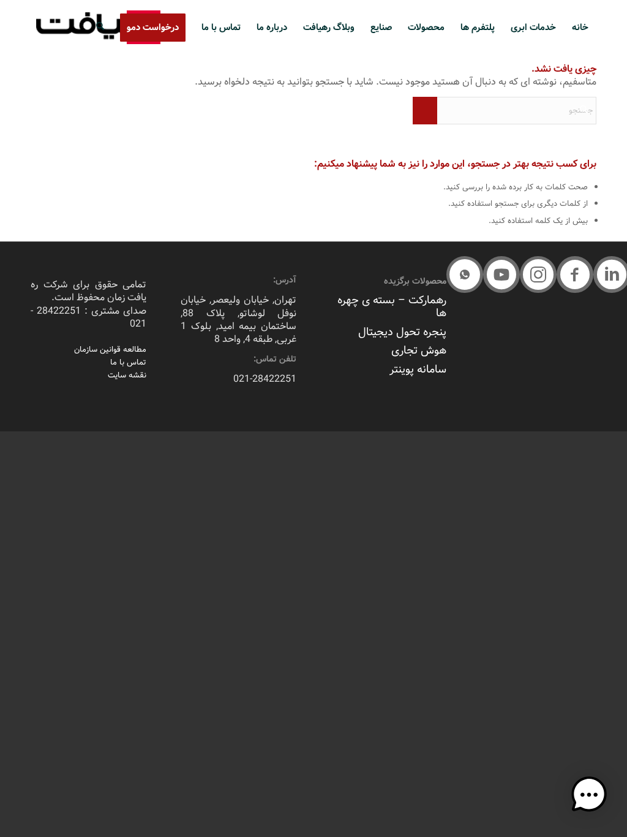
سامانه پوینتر (417, 369)
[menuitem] (580, 27)
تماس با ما (128, 362)
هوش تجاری (418, 350)
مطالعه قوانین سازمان (110, 349)
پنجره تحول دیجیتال (402, 332)
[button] (575, 274)
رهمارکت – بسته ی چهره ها (391, 307)
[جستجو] (100, 27)
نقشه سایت (127, 375)
